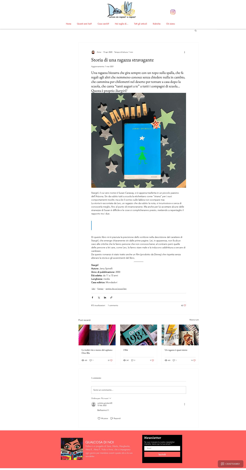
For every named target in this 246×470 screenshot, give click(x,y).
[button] (85, 23)
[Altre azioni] (184, 52)
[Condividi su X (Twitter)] (99, 297)
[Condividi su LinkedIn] (105, 297)
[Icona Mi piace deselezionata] (99, 418)
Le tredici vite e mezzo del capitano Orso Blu (97, 351)
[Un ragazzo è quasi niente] (180, 335)
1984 (125, 349)
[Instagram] (173, 12)
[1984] (138, 335)
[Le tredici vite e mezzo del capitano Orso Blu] (97, 335)
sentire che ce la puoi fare (116, 289)
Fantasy (100, 289)
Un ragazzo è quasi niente (176, 349)
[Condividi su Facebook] (92, 297)
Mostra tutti (194, 320)
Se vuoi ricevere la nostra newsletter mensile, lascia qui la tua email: (159, 443)
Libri (93, 289)
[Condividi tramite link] (111, 297)
